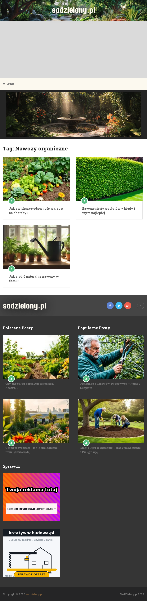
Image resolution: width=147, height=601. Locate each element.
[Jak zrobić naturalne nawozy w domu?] (36, 247)
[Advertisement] (73, 49)
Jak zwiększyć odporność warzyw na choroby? (36, 210)
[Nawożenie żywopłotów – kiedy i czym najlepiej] (109, 179)
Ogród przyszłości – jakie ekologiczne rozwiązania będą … (31, 450)
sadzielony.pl (73, 10)
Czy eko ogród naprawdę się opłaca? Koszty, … (29, 386)
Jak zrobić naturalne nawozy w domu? (34, 278)
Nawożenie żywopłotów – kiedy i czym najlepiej (108, 210)
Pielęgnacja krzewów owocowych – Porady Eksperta (110, 386)
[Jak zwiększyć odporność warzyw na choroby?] (36, 179)
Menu (10, 84)
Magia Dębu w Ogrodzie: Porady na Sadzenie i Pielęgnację (110, 450)
